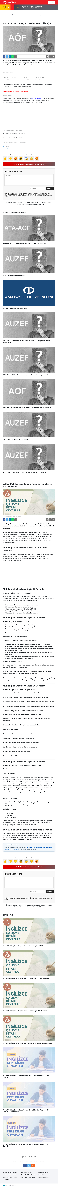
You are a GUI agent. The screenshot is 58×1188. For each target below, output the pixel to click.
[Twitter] (7, 56)
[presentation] (8, 7)
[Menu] (49, 2)
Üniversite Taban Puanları (28, 1177)
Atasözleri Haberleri (43, 1172)
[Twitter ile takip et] (29, 1165)
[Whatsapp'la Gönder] (12, 56)
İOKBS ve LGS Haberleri (10, 1172)
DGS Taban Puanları (9, 1180)
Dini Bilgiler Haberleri (26, 1172)
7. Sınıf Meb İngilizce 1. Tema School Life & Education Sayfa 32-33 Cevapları (32, 7)
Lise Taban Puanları (43, 1177)
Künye (21, 1161)
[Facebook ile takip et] (25, 1165)
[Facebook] (4, 56)
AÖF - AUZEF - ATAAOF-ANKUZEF (20, 15)
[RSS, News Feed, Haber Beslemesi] (33, 1165)
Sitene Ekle (41, 1161)
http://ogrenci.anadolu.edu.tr (37, 98)
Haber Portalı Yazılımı (11, 1185)
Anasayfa (7, 15)
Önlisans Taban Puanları (10, 1177)
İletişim (26, 1161)
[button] (47, 56)
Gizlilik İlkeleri (33, 1161)
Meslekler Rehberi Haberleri (28, 1175)
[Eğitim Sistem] (11, 2)
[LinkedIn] (10, 56)
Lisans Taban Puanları (44, 1175)
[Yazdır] (15, 56)
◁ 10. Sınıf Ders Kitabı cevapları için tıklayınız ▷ (29, 164)
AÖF (7, 148)
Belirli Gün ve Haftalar (10, 1175)
